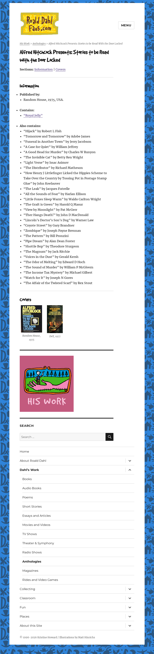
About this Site (31, 625)
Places (24, 616)
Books (27, 479)
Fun (23, 607)
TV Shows (29, 534)
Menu (126, 25)
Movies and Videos (36, 525)
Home (24, 451)
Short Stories (32, 506)
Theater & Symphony (38, 543)
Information (43, 69)
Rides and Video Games (40, 580)
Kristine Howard (47, 637)
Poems (27, 497)
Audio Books (31, 488)
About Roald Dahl (33, 460)
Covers (61, 69)
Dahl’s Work (29, 470)
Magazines (30, 570)
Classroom (27, 598)
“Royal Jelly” (33, 115)
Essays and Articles (36, 515)
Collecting (27, 589)
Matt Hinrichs (86, 637)
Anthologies (31, 561)
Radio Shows (32, 552)
